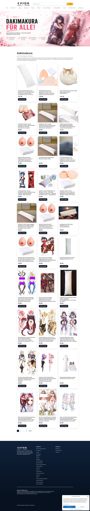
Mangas (37, 476)
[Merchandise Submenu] (84, 7)
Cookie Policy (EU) (58, 450)
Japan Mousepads (39, 462)
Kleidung (38, 7)
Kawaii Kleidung (39, 471)
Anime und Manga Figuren (41, 448)
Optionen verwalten (66, 504)
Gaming (32, 7)
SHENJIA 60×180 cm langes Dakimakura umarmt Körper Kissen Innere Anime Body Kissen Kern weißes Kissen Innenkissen (47, 126)
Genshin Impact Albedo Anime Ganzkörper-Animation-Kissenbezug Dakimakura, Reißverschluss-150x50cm (26, 379)
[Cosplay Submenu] (22, 7)
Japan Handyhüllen (39, 483)
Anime (64, 7)
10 (26, 430)
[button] (87, 496)
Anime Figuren (12, 7)
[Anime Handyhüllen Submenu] (61, 7)
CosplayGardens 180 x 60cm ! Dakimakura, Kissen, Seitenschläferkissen (66, 225)
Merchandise (80, 7)
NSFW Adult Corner (72, 7)
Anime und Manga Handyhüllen (41, 478)
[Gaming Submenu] (35, 7)
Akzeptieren (69, 506)
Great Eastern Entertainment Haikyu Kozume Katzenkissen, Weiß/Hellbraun (68, 92)
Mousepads (38, 459)
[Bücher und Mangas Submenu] (51, 7)
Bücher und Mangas (46, 7)
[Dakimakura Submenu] (29, 7)
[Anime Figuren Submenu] (16, 7)
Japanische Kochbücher (40, 473)
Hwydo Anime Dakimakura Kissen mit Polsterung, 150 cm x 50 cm (68, 378)
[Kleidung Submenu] (41, 7)
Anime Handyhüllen (56, 7)
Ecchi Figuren (38, 450)
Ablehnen (82, 506)
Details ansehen (22, 99)
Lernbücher (38, 475)
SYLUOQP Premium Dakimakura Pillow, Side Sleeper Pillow (46, 158)
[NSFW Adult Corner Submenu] (76, 7)
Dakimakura (26, 7)
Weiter (30, 430)
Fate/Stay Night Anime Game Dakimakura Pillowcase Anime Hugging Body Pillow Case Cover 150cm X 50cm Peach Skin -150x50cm (68, 339)
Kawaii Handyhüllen (39, 482)
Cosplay (19, 7)
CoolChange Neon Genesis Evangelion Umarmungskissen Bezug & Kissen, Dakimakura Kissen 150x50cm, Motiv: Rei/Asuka (26, 192)
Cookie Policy (72, 509)
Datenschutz (76, 509)
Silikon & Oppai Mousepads (41, 464)
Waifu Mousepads (39, 466)
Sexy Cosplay (38, 453)
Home (7, 7)
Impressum (80, 509)
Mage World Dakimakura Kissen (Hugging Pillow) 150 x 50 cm (67, 258)
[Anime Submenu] (67, 7)
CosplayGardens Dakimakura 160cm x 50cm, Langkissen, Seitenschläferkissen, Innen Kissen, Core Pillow (68, 299)
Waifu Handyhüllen (39, 480)
